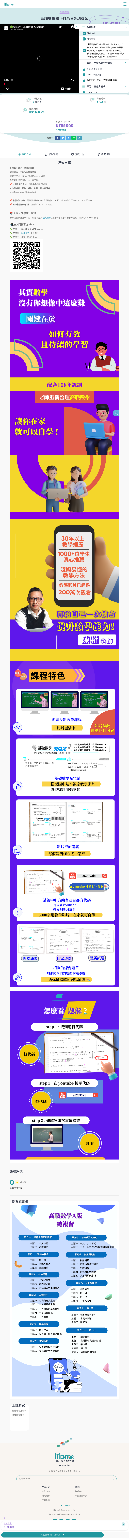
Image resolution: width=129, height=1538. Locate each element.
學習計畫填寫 (81, 1495)
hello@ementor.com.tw (66, 1510)
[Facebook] (57, 138)
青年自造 (46, 1491)
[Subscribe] (112, 1479)
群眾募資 (46, 1500)
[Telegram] (68, 138)
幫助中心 (79, 1491)
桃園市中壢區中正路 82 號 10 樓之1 (66, 1515)
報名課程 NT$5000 (51, 1535)
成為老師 (46, 1495)
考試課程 (65, 12)
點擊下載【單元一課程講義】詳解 (102, 80)
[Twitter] (62, 138)
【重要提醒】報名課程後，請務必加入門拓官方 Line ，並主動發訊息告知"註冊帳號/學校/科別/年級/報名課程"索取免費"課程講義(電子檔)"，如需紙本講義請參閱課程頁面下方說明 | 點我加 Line (105, 50)
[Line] (73, 138)
